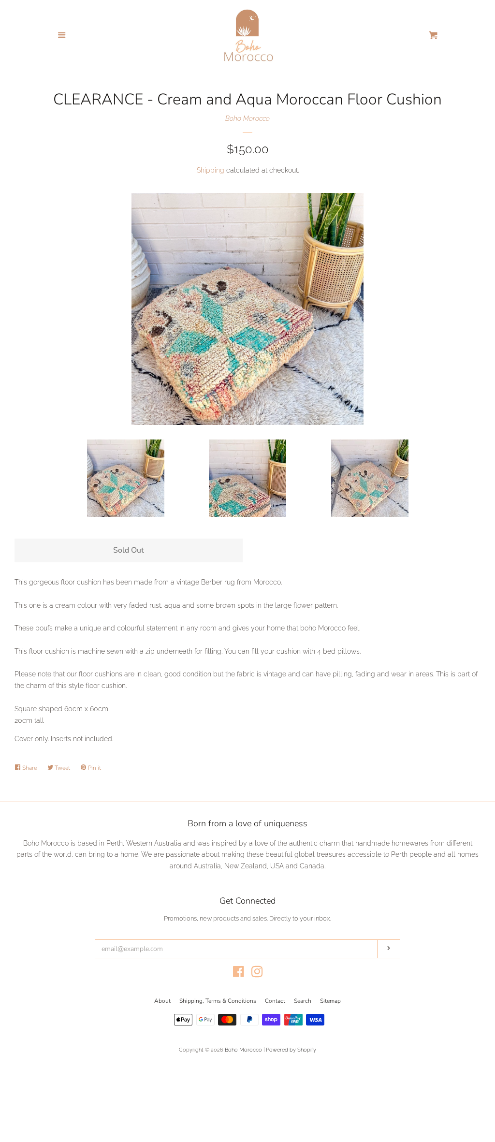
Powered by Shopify (291, 1049)
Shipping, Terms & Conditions (217, 1001)
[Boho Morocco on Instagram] (257, 974)
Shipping (210, 170)
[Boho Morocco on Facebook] (239, 974)
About (162, 1001)
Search (302, 1001)
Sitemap (330, 1001)
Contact (275, 1001)
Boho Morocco (247, 118)
